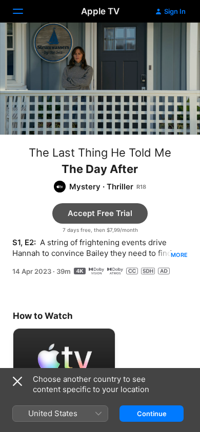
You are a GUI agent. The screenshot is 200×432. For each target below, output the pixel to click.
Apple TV (100, 11)
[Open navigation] (24, 11)
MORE (179, 254)
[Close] (17, 381)
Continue (152, 413)
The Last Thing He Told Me (100, 152)
